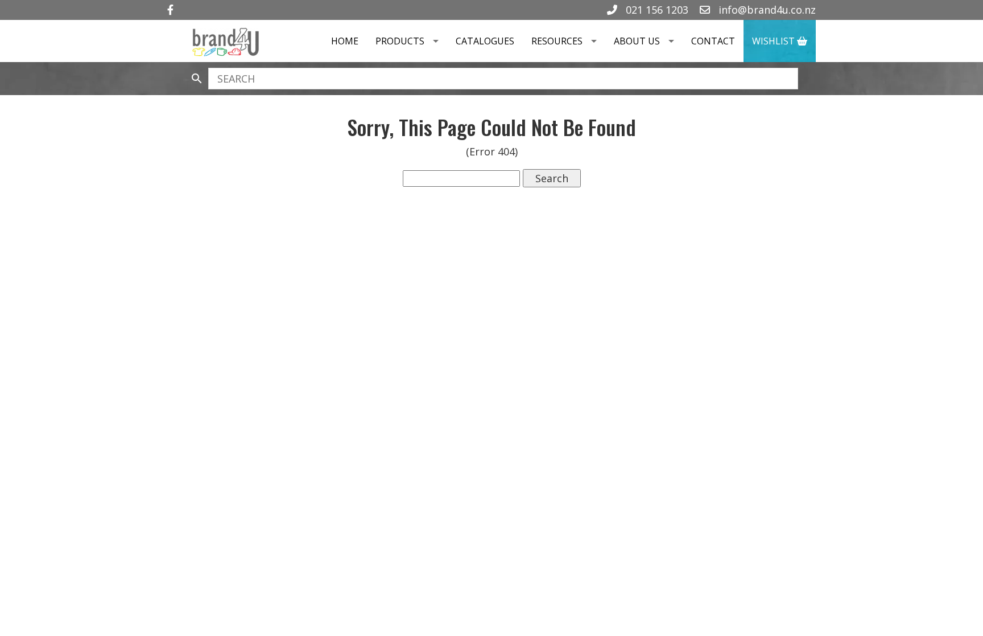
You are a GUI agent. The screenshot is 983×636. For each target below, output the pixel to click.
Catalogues (485, 41)
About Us (637, 41)
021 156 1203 (655, 10)
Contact (713, 41)
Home (344, 41)
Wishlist (774, 41)
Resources (557, 41)
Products (399, 41)
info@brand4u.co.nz (766, 10)
